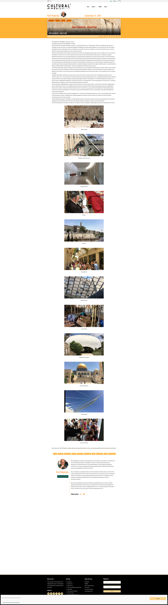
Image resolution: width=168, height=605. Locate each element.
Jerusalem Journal (57, 33)
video (93, 454)
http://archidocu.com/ (77, 488)
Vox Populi (87, 587)
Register (114, 1)
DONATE (100, 6)
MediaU (86, 583)
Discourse (58, 20)
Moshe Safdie (67, 454)
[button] (105, 36)
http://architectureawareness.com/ (94, 488)
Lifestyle (63, 20)
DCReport (87, 581)
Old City (73, 454)
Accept (157, 598)
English (50, 0)
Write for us (70, 585)
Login (111, 1)
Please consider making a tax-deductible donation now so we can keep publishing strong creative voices (87, 448)
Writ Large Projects (89, 585)
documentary (99, 454)
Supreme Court (112, 454)
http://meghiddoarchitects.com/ (91, 486)
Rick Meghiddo (67, 43)
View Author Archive (63, 476)
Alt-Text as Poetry (89, 589)
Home (88, 6)
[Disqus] (84, 517)
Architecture (51, 20)
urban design (87, 454)
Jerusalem (60, 454)
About (105, 6)
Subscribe (69, 589)
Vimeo (73, 43)
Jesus (55, 454)
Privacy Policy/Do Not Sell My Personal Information (11, 602)
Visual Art (69, 20)
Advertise (69, 581)
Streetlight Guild (88, 591)
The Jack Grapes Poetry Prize (74, 587)
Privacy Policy (70, 592)
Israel (105, 454)
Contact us (69, 583)
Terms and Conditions (72, 591)
